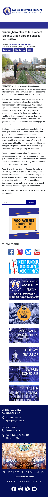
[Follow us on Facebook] (11, 252)
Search (31, 202)
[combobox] (14, 202)
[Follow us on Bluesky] (28, 252)
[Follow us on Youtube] (34, 488)
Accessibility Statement (24, 477)
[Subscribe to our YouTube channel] (37, 252)
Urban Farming (20, 50)
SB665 (30, 50)
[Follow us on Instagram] (19, 252)
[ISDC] (23, 10)
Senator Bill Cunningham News (20, 44)
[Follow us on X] (28, 488)
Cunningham (7, 50)
